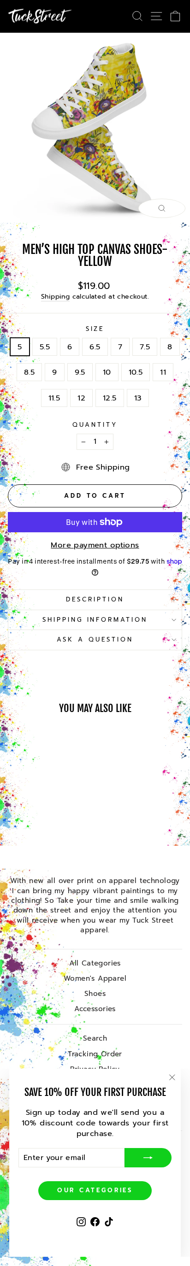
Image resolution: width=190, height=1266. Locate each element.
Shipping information (95, 619)
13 (138, 398)
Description (95, 599)
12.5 (110, 398)
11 (163, 372)
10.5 (136, 372)
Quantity (95, 425)
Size (95, 329)
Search (95, 1038)
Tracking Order (95, 1053)
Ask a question (95, 639)
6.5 (94, 347)
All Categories (95, 963)
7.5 (145, 347)
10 (107, 372)
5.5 (45, 347)
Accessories (95, 1008)
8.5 (29, 372)
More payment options (95, 545)
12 (81, 398)
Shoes (95, 993)
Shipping (55, 296)
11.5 (54, 398)
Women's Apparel (95, 978)
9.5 (80, 372)
